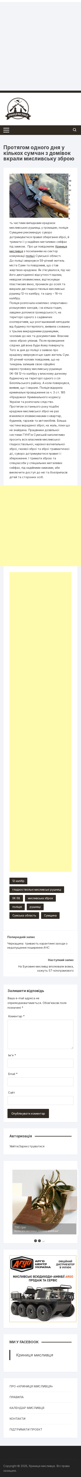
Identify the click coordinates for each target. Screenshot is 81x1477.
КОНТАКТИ (17, 1419)
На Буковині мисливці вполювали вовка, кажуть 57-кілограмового (46, 968)
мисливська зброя (40, 898)
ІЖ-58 (16, 898)
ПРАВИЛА (16, 1397)
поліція (17, 906)
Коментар (16, 1016)
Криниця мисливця (34, 1355)
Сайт (11, 1092)
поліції (30, 256)
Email (12, 1074)
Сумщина (50, 915)
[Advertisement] (40, 42)
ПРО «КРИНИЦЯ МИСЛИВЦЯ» (31, 1386)
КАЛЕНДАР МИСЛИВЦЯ (26, 1408)
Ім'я (12, 1055)
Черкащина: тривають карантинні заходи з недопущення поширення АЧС (37, 945)
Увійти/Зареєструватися (26, 1146)
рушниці (35, 906)
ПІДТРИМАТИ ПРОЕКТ (25, 1429)
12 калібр (18, 881)
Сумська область (24, 915)
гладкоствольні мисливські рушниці (36, 889)
